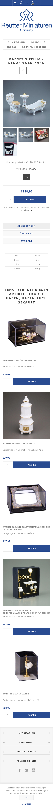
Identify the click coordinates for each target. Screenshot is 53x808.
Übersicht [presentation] (26, 233)
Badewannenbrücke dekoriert (19, 360)
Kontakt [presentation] (27, 240)
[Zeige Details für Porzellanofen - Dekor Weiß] (26, 416)
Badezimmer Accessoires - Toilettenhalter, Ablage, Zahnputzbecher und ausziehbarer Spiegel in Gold (26, 613)
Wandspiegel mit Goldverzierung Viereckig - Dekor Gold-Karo (26, 528)
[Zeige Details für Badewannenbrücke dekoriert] (26, 332)
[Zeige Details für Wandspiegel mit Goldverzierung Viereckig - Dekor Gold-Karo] (26, 499)
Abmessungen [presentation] (27, 226)
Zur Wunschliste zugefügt (26, 177)
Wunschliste (26, 3)
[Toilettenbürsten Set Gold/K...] (23, 70)
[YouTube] (26, 770)
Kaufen (30, 199)
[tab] (26, 226)
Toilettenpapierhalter (16, 693)
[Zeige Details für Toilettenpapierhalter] (26, 666)
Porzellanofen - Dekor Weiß (19, 443)
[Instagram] (33, 770)
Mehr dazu (26, 804)
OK (26, 797)
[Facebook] (20, 770)
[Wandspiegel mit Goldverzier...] (30, 70)
